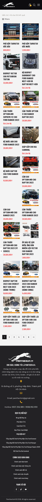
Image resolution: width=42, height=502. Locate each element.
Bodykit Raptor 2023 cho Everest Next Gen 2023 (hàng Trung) (11, 285)
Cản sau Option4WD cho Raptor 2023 (29, 179)
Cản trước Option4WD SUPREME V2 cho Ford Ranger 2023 (11, 115)
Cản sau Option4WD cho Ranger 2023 (10, 212)
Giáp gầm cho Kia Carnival (29, 148)
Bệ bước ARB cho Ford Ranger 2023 (11, 143)
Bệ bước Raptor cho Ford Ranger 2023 (10, 174)
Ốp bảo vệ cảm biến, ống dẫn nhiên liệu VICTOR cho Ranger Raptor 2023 (30, 248)
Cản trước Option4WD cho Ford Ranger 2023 (30, 212)
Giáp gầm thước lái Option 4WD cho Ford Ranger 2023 (11, 319)
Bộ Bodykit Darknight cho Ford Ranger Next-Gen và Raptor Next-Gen (30, 78)
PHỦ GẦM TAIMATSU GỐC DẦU (11, 45)
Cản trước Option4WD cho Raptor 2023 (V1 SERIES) (10, 246)
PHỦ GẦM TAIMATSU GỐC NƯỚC (30, 45)
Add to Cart (11, 38)
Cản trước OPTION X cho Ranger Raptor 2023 (30, 114)
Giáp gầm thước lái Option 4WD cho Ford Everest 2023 (30, 321)
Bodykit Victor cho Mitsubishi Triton (10, 76)
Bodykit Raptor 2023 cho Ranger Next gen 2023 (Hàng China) (29, 285)
